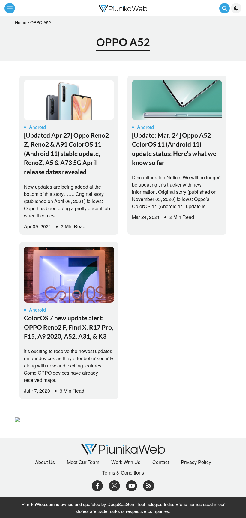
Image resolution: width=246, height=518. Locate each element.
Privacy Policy (196, 462)
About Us (45, 462)
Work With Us (125, 462)
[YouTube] (131, 485)
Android (37, 127)
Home (20, 22)
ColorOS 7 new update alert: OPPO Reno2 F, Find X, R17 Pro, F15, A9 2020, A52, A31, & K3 (68, 327)
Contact (160, 462)
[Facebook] (97, 485)
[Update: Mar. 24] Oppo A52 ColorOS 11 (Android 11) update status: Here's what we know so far (174, 148)
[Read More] (69, 100)
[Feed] (148, 485)
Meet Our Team (83, 462)
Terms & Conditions (123, 473)
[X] (114, 485)
